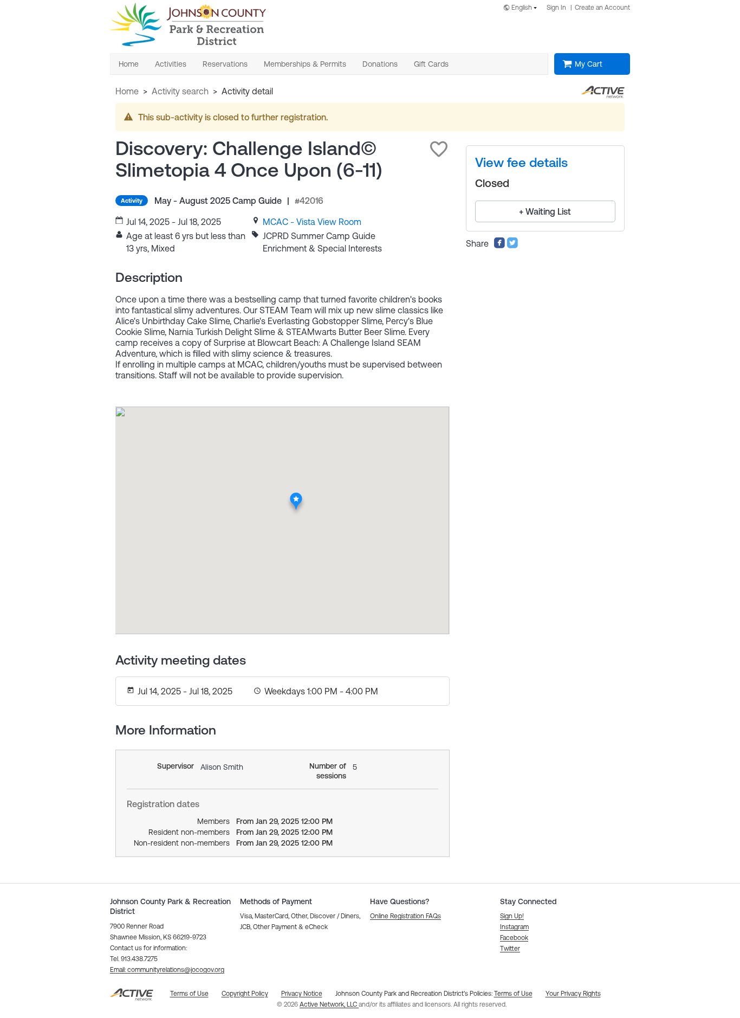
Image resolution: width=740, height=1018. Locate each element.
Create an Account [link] (602, 7)
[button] (438, 149)
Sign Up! (512, 916)
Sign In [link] (556, 7)
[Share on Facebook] (499, 245)
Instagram (514, 927)
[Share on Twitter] (512, 245)
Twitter (510, 948)
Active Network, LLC (329, 1004)
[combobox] (522, 8)
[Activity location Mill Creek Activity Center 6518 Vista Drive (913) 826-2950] (296, 495)
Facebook (514, 938)
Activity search (180, 91)
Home (127, 91)
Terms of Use (513, 993)
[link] (312, 222)
